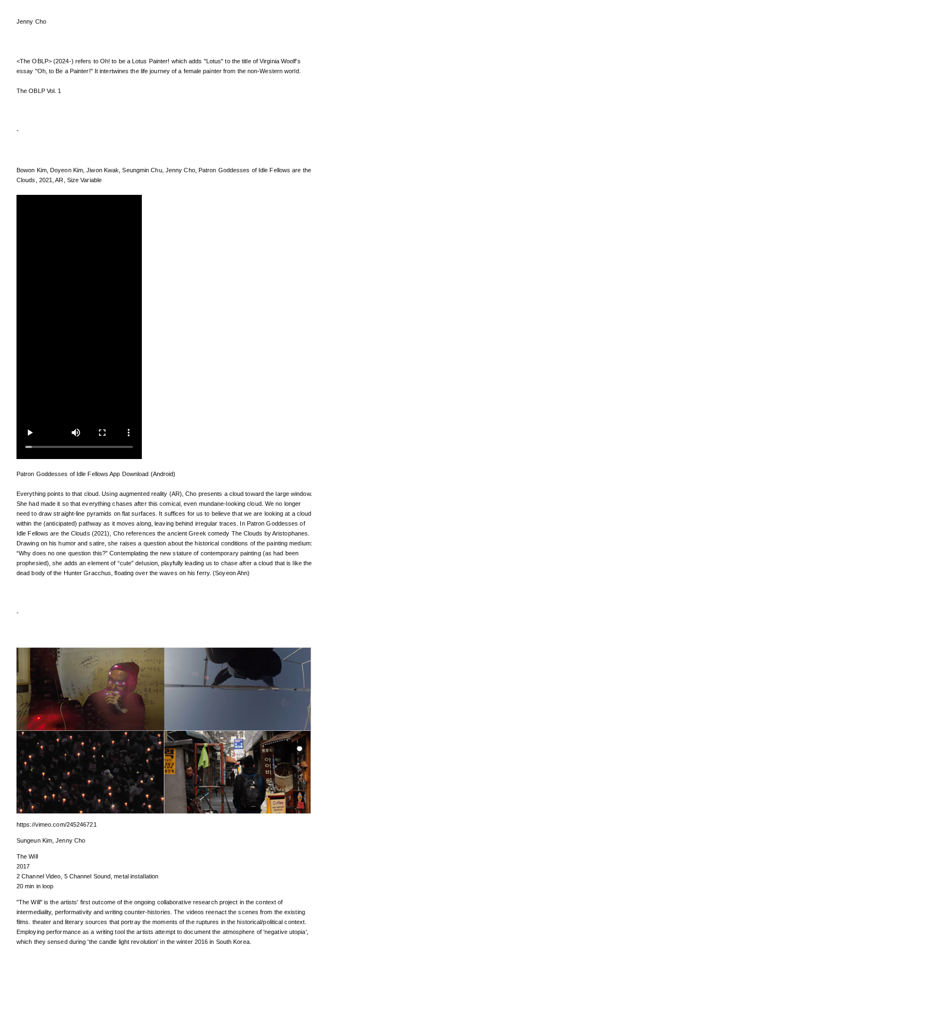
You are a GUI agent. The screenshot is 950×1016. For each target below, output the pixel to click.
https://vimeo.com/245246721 (56, 824)
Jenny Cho (31, 21)
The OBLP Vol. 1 (39, 91)
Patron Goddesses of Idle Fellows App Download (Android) (96, 474)
